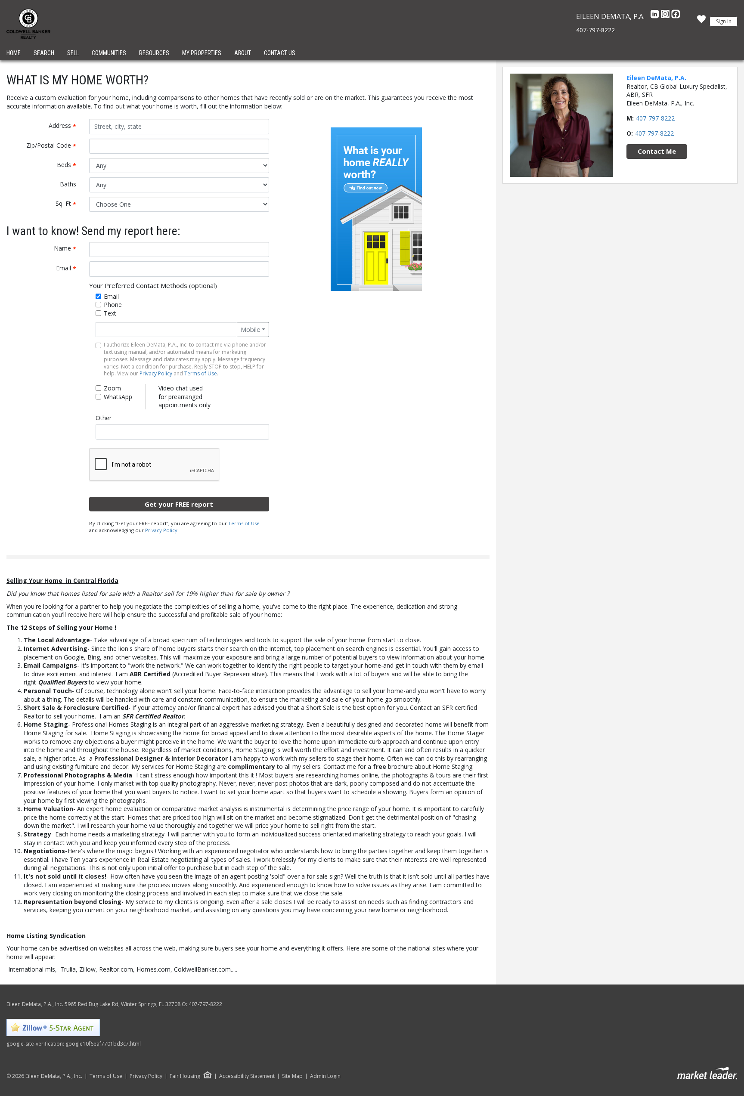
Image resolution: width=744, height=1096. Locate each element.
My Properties (201, 53)
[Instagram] (666, 16)
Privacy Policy (156, 373)
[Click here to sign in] (701, 21)
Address (66, 125)
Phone (113, 304)
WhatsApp (118, 397)
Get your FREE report (179, 504)
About (242, 53)
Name (68, 248)
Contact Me (657, 151)
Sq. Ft (69, 203)
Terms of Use (200, 373)
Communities (109, 53)
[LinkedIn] (656, 16)
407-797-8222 (595, 30)
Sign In (724, 21)
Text (110, 313)
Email (69, 268)
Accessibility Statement (247, 1076)
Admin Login (325, 1076)
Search (44, 53)
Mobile (250, 329)
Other (104, 418)
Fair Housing (185, 1076)
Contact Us (279, 53)
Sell (73, 53)
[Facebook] (675, 16)
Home (13, 53)
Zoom (112, 388)
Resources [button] (154, 53)
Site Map (292, 1076)
